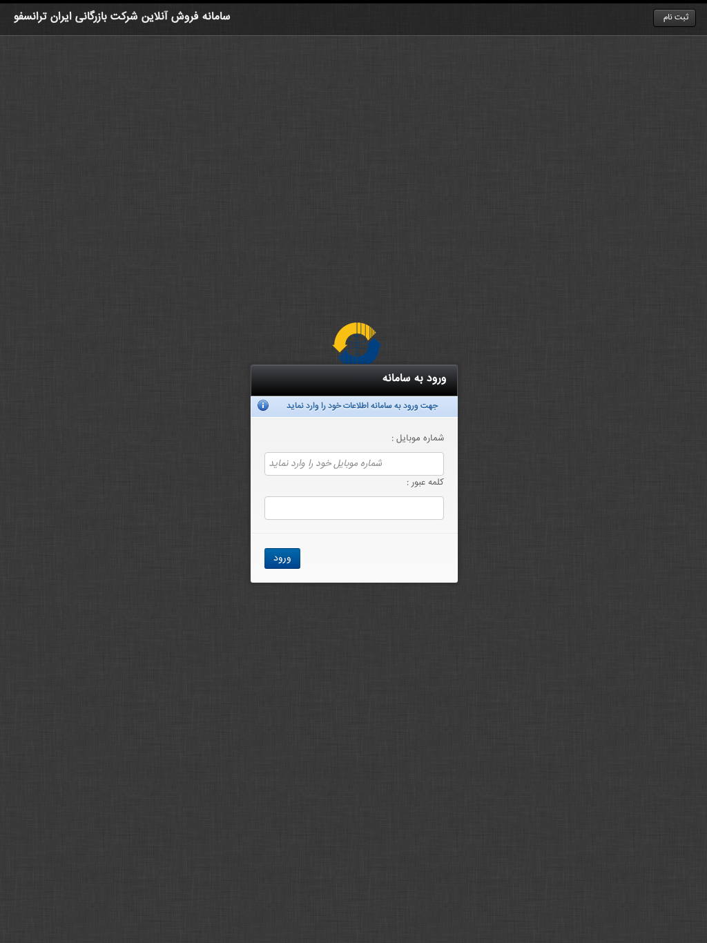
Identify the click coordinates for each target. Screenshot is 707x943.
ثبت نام (676, 17)
